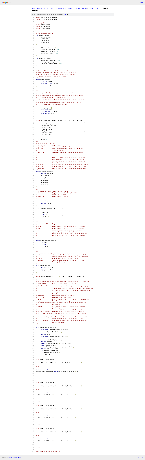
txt (138, 457)
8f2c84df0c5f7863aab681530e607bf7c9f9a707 (71, 8)
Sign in (141, 2)
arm (38, 8)
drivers (92, 8)
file (65, 14)
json (142, 457)
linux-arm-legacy (47, 8)
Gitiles (10, 457)
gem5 (33, 8)
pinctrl (99, 8)
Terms (19, 457)
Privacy (15, 457)
